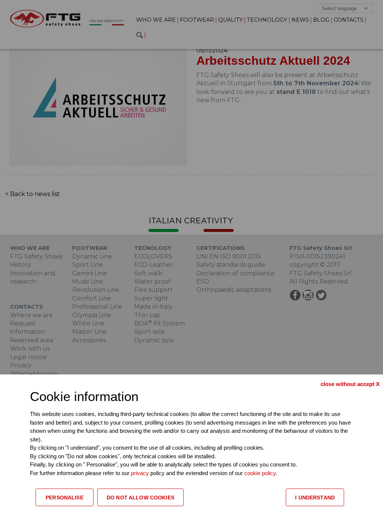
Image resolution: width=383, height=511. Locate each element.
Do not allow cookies (140, 498)
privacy (140, 473)
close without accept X (350, 384)
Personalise (64, 498)
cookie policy (260, 473)
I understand (315, 498)
